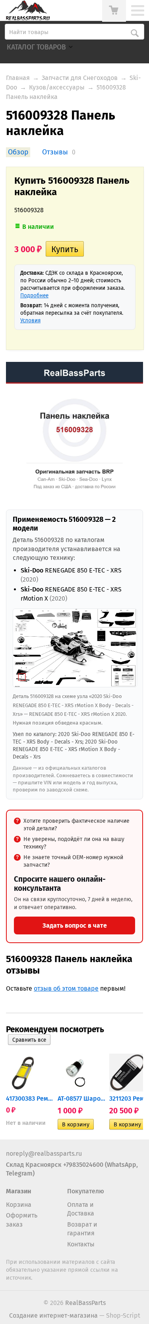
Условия (30, 320)
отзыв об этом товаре (66, 988)
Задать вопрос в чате (75, 925)
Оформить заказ (21, 1220)
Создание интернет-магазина (53, 1315)
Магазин (18, 1191)
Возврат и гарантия (82, 1229)
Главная (18, 78)
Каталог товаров (36, 47)
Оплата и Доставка (80, 1209)
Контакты (81, 1244)
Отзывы (55, 152)
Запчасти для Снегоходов (80, 78)
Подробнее (34, 295)
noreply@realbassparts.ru (44, 1153)
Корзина (18, 1204)
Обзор (18, 152)
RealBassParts (85, 1303)
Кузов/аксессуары (57, 87)
